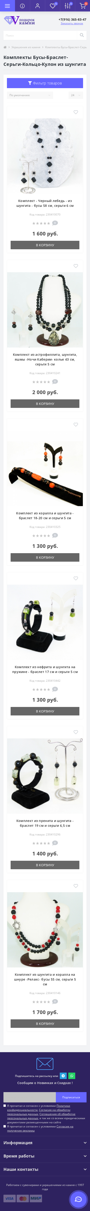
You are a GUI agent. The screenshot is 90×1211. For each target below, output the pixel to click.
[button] (37, 5)
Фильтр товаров (47, 83)
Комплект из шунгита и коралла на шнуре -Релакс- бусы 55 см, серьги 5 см (45, 979)
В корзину (45, 245)
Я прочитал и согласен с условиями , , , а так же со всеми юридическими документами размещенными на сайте (46, 1114)
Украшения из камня (26, 47)
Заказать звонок (72, 23)
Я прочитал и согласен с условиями (40, 1128)
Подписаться (71, 1097)
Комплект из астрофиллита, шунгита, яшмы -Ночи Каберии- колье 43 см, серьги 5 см (45, 359)
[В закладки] (75, 112)
